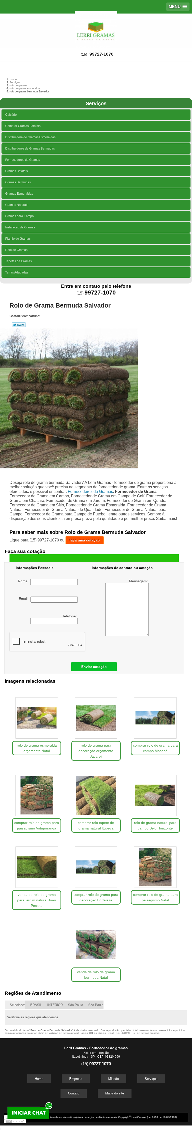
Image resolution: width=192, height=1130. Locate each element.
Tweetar (19, 324)
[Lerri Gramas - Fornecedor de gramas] (96, 29)
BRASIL (36, 1005)
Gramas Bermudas (18, 182)
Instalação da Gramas (20, 227)
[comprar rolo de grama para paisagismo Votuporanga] (36, 793)
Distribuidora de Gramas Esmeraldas (30, 137)
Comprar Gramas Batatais (22, 126)
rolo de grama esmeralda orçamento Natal (37, 748)
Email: (24, 599)
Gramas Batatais (16, 171)
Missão (113, 1079)
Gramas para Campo (19, 216)
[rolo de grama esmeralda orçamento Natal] (36, 715)
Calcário (11, 114)
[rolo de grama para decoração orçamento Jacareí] (96, 715)
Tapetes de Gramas (18, 261)
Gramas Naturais (16, 205)
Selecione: (17, 1005)
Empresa (75, 1079)
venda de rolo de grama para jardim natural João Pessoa (36, 900)
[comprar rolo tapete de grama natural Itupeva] (96, 793)
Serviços (96, 103)
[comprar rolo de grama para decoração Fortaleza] (96, 864)
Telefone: (70, 616)
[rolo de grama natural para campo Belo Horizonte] (155, 793)
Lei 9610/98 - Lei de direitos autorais (137, 1033)
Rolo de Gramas (16, 250)
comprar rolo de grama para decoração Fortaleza (96, 897)
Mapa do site (114, 1093)
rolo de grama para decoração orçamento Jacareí (95, 750)
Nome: (24, 581)
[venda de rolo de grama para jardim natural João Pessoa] (36, 864)
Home (39, 1079)
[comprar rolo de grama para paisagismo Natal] (155, 864)
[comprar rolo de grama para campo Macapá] (155, 715)
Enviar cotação (94, 667)
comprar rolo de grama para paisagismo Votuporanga (36, 825)
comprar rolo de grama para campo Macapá (155, 748)
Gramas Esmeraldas (19, 193)
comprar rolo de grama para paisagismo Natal (155, 897)
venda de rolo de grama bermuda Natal (96, 974)
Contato (73, 1093)
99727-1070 (102, 54)
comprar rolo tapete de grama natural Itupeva (96, 825)
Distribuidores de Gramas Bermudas (30, 148)
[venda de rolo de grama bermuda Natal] (96, 942)
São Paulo (75, 1005)
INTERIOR (55, 1005)
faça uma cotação (85, 540)
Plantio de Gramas (17, 238)
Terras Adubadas (16, 272)
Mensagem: (139, 581)
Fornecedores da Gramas (22, 160)
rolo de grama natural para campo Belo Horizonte (155, 825)
